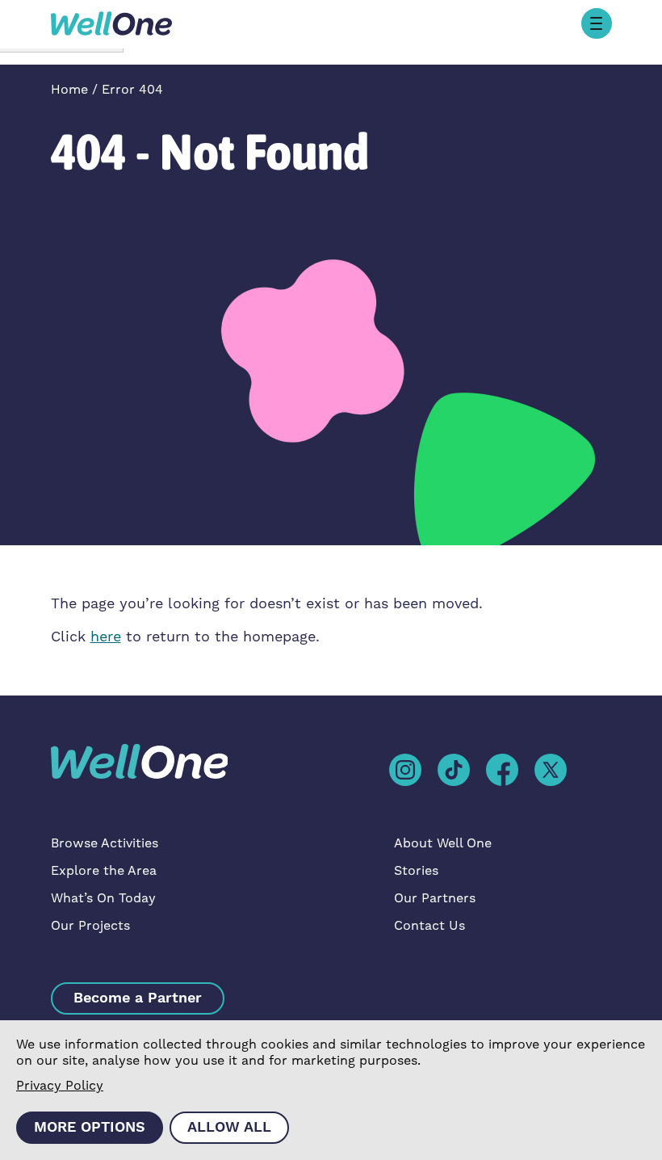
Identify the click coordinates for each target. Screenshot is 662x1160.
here (105, 637)
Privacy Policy (59, 1086)
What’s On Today (103, 898)
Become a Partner (137, 998)
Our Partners (435, 898)
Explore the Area (104, 871)
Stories (416, 871)
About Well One (443, 843)
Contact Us (429, 926)
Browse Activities (104, 843)
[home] (111, 23)
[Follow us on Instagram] (405, 769)
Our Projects (90, 926)
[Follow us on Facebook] (502, 769)
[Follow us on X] (550, 769)
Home (69, 90)
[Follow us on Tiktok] (454, 769)
